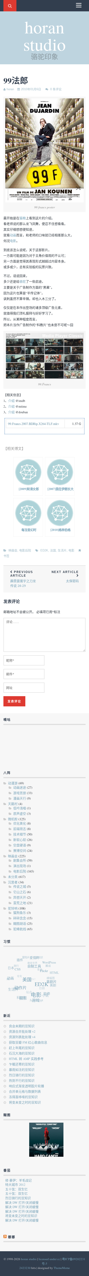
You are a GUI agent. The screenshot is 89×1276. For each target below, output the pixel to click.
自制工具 (36, 968)
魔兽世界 (33, 961)
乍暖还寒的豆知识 (21, 1064)
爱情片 (36, 958)
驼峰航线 (19, 929)
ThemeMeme (62, 1268)
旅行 (16, 963)
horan (10, 89)
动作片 (20, 988)
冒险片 (27, 956)
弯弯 (18, 973)
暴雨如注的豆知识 (21, 1069)
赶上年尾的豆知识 (21, 1048)
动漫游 (13, 783)
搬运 (48, 966)
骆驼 (22, 281)
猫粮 (22, 218)
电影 (13, 241)
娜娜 (15, 985)
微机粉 (13, 819)
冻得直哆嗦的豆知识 (23, 1097)
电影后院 (25, 550)
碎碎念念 (19, 918)
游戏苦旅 (19, 793)
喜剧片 (52, 984)
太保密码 (65, 576)
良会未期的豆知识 (21, 1026)
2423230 (25, 1268)
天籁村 (13, 804)
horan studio (44, 35)
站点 (27, 990)
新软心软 (19, 839)
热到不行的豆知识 (21, 1080)
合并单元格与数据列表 (25, 1091)
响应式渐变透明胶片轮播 (26, 1086)
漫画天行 (19, 798)
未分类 (13, 877)
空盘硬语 (19, 845)
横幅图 (50, 978)
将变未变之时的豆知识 (25, 1102)
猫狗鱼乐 (19, 912)
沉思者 (13, 882)
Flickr (45, 973)
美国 (28, 981)
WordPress (51, 964)
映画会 (12, 550)
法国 (53, 550)
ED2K (44, 550)
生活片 (62, 550)
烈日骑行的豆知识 (21, 1075)
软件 (45, 995)
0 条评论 (56, 89)
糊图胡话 (19, 923)
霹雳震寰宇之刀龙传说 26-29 (23, 579)
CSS (19, 970)
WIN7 (31, 977)
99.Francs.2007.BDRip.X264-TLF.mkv (33, 423)
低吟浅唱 (19, 808)
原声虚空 (19, 813)
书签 (6, 556)
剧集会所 (19, 860)
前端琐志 (19, 829)
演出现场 (19, 866)
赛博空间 (19, 850)
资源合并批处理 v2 (22, 1031)
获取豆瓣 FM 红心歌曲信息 (28, 1042)
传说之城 (19, 886)
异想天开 (19, 897)
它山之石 (19, 892)
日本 (12, 966)
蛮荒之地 (19, 903)
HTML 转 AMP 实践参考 (26, 1059)
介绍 (11, 401)
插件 (21, 959)
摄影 (22, 998)
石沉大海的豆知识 (21, 1053)
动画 (13, 235)
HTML (55, 974)
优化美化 (19, 823)
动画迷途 (19, 787)
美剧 (52, 986)
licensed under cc (49, 1259)
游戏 (34, 1001)
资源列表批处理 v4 (22, 1037)
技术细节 (19, 834)
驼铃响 (13, 908)
